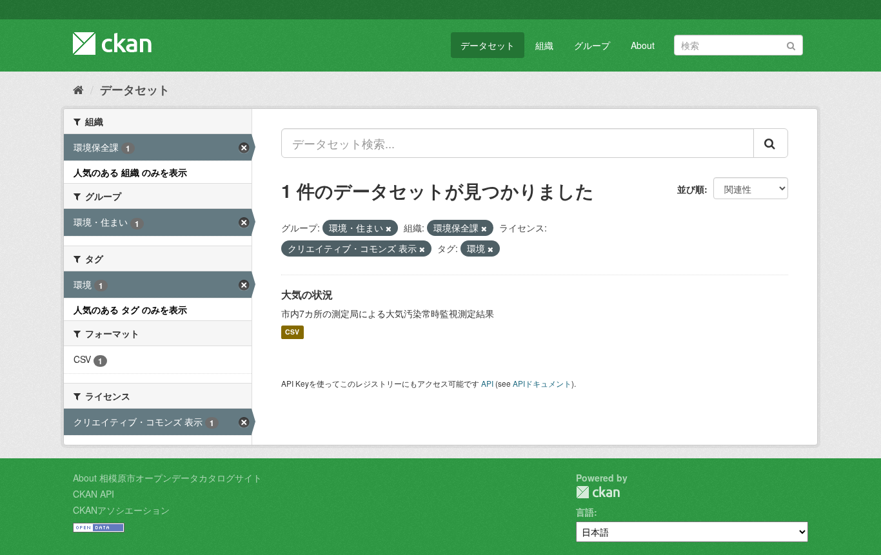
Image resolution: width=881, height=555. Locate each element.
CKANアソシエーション (121, 509)
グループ (592, 45)
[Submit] (791, 44)
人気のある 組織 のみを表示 (130, 172)
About (643, 45)
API (487, 383)
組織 (544, 45)
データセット (487, 45)
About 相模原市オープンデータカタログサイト (167, 477)
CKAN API (93, 493)
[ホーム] (78, 89)
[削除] (388, 228)
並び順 (690, 188)
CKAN (598, 492)
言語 (585, 511)
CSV (292, 332)
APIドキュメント (542, 383)
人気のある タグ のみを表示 (130, 309)
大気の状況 (307, 294)
